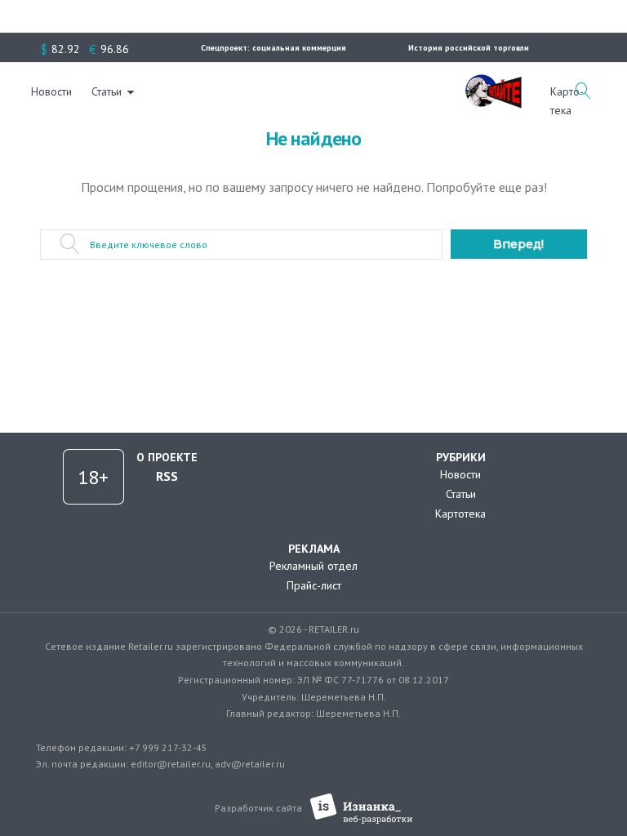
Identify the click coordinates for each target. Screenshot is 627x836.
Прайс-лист (314, 585)
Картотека (460, 513)
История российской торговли (468, 47)
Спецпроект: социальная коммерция (273, 47)
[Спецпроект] (493, 82)
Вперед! (518, 244)
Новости (51, 91)
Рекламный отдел (313, 565)
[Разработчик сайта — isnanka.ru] (361, 809)
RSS (167, 476)
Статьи (106, 91)
